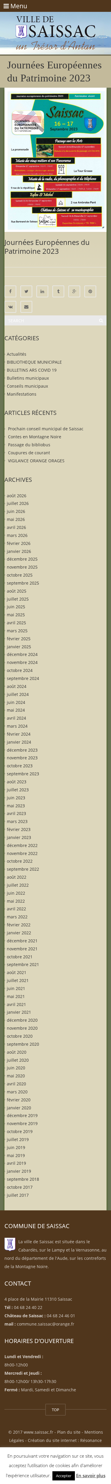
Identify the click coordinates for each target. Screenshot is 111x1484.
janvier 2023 (19, 837)
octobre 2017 (20, 1187)
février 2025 (18, 638)
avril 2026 (16, 527)
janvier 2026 (19, 551)
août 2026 (16, 495)
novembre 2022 (22, 853)
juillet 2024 (18, 694)
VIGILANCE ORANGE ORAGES (36, 460)
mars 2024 (17, 726)
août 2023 (16, 781)
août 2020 (16, 1052)
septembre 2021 (23, 964)
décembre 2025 (22, 559)
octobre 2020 (20, 1036)
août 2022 (16, 877)
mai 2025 (16, 614)
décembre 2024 (22, 654)
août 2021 (16, 972)
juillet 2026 (18, 503)
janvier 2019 (19, 1171)
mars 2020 (17, 1092)
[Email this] (26, 307)
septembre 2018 (23, 1179)
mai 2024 (16, 710)
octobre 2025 (20, 575)
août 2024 (16, 686)
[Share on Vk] (10, 307)
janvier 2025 (19, 646)
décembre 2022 (22, 845)
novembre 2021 (22, 948)
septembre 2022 (23, 869)
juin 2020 (16, 1068)
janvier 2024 (19, 742)
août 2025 (16, 590)
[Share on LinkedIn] (42, 291)
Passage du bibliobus (29, 444)
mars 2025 (17, 630)
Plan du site (69, 1432)
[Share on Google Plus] (74, 291)
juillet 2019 (18, 1139)
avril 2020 (16, 1084)
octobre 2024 (20, 670)
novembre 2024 (22, 662)
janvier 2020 (19, 1107)
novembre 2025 (22, 567)
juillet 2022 (18, 885)
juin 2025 (16, 606)
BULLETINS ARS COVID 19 (32, 370)
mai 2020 (16, 1076)
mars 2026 (17, 535)
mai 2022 (16, 901)
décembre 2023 (22, 750)
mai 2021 (16, 996)
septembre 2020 (23, 1044)
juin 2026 (16, 511)
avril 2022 (16, 909)
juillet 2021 (18, 980)
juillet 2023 (18, 789)
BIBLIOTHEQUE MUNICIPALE (34, 362)
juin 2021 (16, 988)
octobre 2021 (20, 956)
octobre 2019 (20, 1131)
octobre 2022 (20, 861)
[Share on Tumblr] (58, 291)
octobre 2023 (20, 766)
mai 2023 (16, 805)
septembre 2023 (23, 774)
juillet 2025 (18, 598)
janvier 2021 (19, 1012)
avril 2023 (16, 813)
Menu (15, 5)
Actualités (16, 354)
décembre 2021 (22, 941)
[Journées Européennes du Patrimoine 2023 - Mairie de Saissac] (55, 26)
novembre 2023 (22, 758)
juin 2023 (16, 797)
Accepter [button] (63, 1475)
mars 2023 (17, 821)
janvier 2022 (19, 933)
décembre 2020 (22, 1020)
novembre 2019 (22, 1123)
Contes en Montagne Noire (34, 436)
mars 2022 (17, 917)
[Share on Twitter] (26, 291)
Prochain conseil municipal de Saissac (45, 428)
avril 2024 (16, 718)
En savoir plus (90, 1475)
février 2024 (18, 734)
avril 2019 (16, 1163)
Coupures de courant (29, 452)
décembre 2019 (22, 1115)
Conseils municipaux (27, 386)
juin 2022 (16, 893)
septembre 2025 (23, 583)
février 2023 (18, 829)
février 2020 (18, 1099)
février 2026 (18, 543)
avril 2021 (16, 1004)
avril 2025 (16, 622)
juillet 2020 (18, 1060)
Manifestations (21, 394)
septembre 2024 (23, 678)
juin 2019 (16, 1147)
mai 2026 (16, 519)
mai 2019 (16, 1155)
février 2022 (18, 925)
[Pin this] (90, 291)
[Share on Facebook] (10, 291)
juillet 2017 (18, 1195)
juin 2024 (16, 702)
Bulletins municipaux (28, 378)
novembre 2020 (22, 1028)
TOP (55, 1409)
